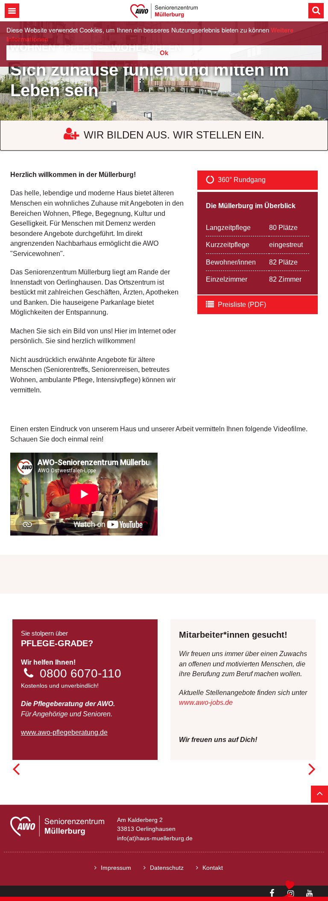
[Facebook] (271, 893)
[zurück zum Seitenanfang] (319, 794)
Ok (164, 52)
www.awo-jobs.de (206, 702)
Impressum (116, 867)
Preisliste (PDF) (242, 304)
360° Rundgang (242, 179)
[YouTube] (309, 893)
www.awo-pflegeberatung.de (64, 732)
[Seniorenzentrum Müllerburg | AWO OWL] (164, 10)
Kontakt (212, 867)
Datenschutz (167, 867)
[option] (164, 71)
